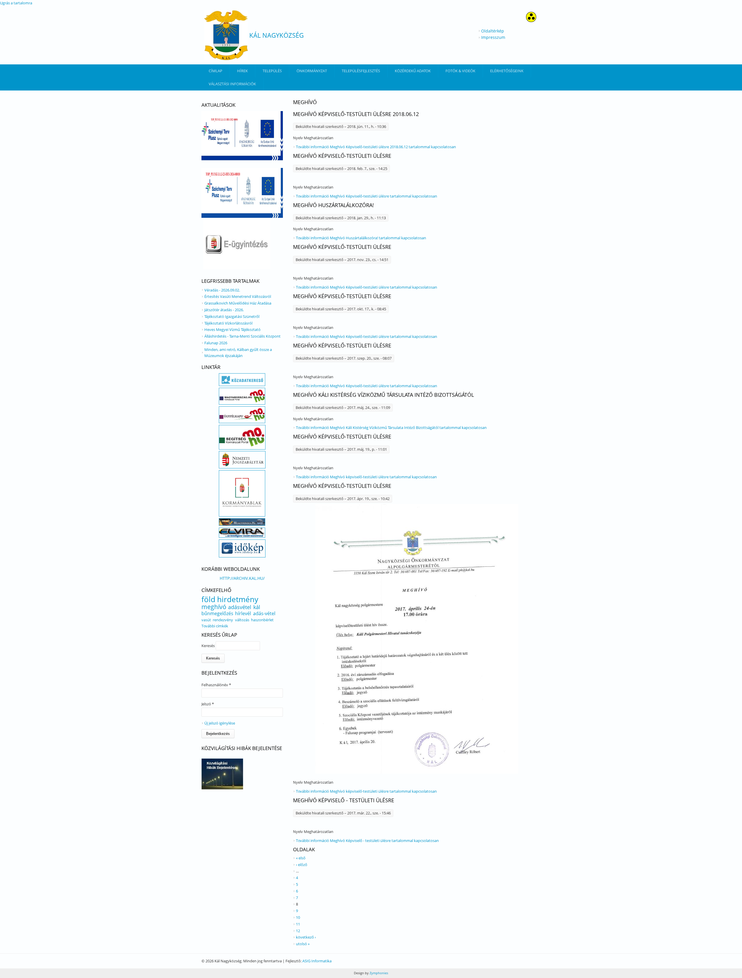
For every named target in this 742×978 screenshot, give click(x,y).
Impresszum (493, 37)
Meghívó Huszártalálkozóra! (333, 205)
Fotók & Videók (460, 70)
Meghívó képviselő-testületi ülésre (342, 436)
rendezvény (223, 619)
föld (208, 599)
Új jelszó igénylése (219, 723)
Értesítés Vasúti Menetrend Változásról (237, 296)
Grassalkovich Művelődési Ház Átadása (237, 303)
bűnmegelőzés (217, 613)
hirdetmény (237, 599)
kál (256, 607)
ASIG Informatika (317, 960)
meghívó (213, 607)
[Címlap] (226, 35)
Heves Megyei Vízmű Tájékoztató (232, 329)
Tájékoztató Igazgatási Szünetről (231, 316)
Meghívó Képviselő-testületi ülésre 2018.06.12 (356, 114)
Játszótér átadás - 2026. (224, 309)
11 (298, 924)
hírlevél (243, 613)
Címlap (215, 70)
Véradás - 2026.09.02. (222, 290)
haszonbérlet (262, 619)
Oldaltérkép (492, 31)
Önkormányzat (312, 70)
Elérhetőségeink (506, 70)
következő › (306, 937)
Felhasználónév (216, 684)
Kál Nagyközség (276, 35)
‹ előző (301, 864)
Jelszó (207, 704)
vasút (206, 619)
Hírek (242, 70)
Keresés (208, 645)
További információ (376, 146)
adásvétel (239, 607)
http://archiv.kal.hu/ (242, 578)
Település (272, 70)
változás (242, 619)
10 (298, 917)
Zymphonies (378, 973)
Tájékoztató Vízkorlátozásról (228, 323)
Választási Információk (232, 83)
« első (300, 858)
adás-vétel (264, 613)
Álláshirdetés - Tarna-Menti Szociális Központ (242, 336)
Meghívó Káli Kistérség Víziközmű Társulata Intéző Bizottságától (383, 394)
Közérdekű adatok (413, 70)
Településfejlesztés (361, 70)
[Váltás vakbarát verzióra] (531, 20)
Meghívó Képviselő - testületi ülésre (343, 800)
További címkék (214, 626)
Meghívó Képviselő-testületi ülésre (342, 155)
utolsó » (303, 943)
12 (298, 930)
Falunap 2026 (215, 342)
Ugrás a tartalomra (16, 3)
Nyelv (298, 137)
